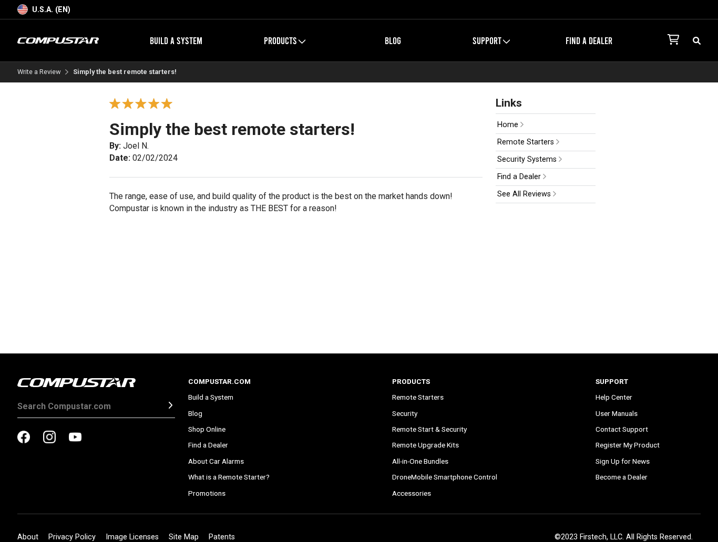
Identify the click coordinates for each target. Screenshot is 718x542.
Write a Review (39, 72)
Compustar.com (219, 381)
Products (411, 381)
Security (404, 413)
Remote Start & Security (429, 429)
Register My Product (628, 445)
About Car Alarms (216, 461)
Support (612, 381)
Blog (393, 40)
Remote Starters (526, 142)
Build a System (176, 40)
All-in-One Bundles (420, 461)
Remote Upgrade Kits (425, 445)
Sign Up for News (623, 461)
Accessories (411, 493)
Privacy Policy (72, 537)
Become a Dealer (622, 477)
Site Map (184, 537)
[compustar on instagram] (49, 438)
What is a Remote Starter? (229, 477)
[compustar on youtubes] (75, 438)
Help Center (614, 397)
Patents (222, 537)
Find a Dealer (589, 40)
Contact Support (622, 429)
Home (508, 124)
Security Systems (528, 159)
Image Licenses (132, 537)
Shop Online (206, 429)
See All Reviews (525, 194)
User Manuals (617, 413)
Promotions (206, 493)
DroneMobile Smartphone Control (444, 477)
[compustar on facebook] (23, 438)
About (27, 537)
